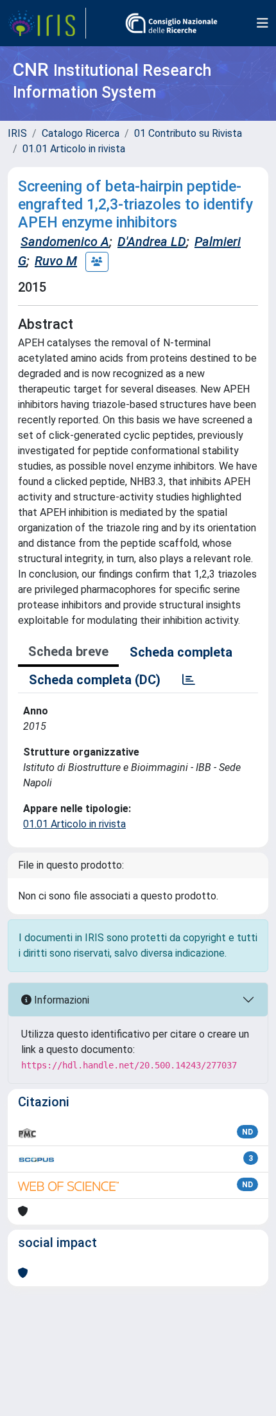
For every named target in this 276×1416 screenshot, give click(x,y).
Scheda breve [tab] (68, 651)
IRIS (17, 133)
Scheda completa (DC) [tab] (94, 679)
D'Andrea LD (151, 241)
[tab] (188, 679)
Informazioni (60, 1000)
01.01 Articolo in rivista (73, 149)
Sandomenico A (65, 241)
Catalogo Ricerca (80, 133)
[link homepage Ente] (171, 23)
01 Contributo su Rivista (188, 133)
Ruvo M (56, 261)
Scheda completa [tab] (181, 652)
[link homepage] (47, 23)
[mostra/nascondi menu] (262, 23)
